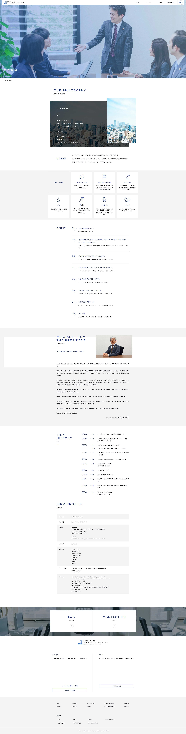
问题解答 (89, 706)
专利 (59, 719)
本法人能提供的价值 (108, 703)
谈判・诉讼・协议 (109, 719)
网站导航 (126, 706)
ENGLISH (181, 4)
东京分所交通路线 (116, 686)
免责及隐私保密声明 (108, 706)
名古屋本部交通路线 (70, 690)
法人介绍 (74, 703)
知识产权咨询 (61, 722)
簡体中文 (181, 2)
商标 (74, 719)
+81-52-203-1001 (81, 531)
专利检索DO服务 (76, 722)
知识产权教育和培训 (92, 722)
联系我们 (58, 706)
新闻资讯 (74, 706)
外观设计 (89, 719)
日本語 (181, 0)
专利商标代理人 (90, 703)
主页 (5, 80)
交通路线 (126, 703)
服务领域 (58, 715)
